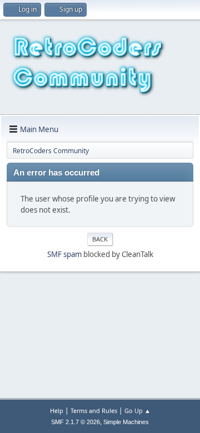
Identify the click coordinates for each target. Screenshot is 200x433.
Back (100, 239)
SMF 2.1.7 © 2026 (75, 422)
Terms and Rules (94, 410)
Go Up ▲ (137, 410)
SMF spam (64, 254)
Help (56, 410)
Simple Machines (126, 422)
